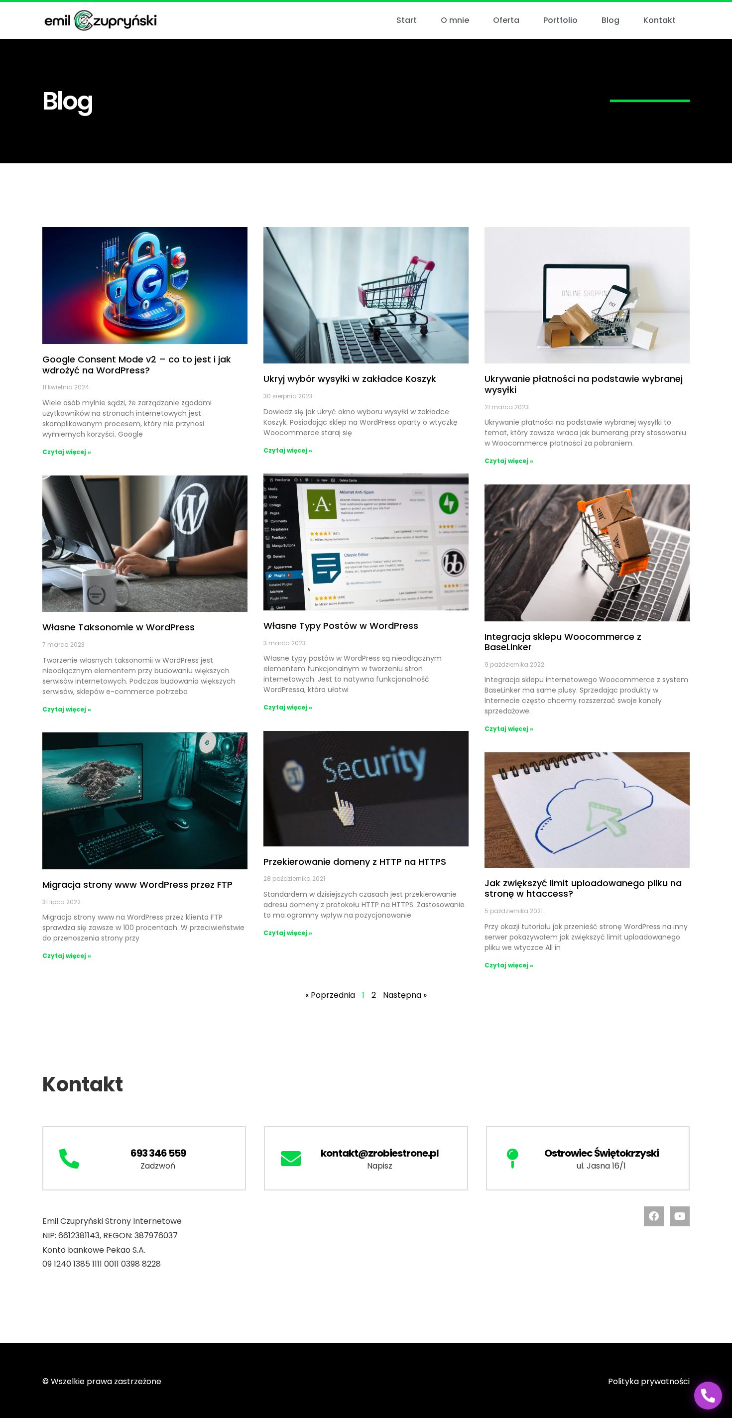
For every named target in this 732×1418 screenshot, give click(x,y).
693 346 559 (158, 1153)
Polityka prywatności (649, 1381)
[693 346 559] (69, 1159)
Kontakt (659, 20)
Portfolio (560, 20)
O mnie (455, 20)
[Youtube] (680, 1216)
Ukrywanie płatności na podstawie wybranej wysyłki (584, 384)
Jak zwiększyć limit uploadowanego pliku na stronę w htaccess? (583, 888)
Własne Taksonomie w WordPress (118, 627)
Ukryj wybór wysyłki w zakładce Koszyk (349, 378)
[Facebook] (654, 1216)
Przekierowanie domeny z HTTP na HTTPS (354, 861)
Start (406, 20)
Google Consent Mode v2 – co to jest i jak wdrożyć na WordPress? (136, 364)
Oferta (506, 20)
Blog (610, 20)
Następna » (405, 995)
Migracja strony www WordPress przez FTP (137, 884)
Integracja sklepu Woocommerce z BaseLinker (563, 642)
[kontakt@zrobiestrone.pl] (291, 1159)
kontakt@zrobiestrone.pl (380, 1153)
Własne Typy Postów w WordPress (340, 625)
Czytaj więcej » (66, 452)
